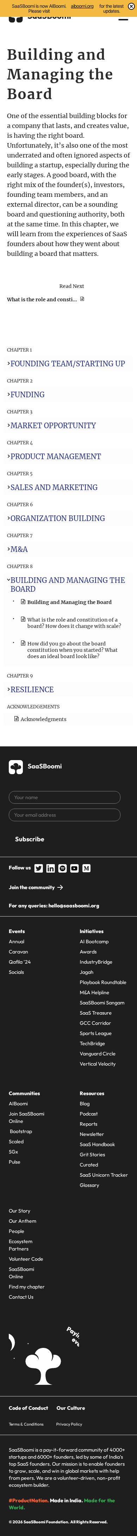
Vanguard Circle (98, 1053)
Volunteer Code (26, 1259)
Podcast (89, 1114)
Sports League (96, 1033)
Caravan (18, 952)
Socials (16, 972)
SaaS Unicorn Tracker (104, 1175)
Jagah (86, 972)
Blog (85, 1103)
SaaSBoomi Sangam (102, 1003)
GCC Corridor (95, 1023)
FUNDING (28, 394)
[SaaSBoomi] (35, 766)
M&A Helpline (94, 992)
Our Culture (71, 1408)
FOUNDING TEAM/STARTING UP (68, 363)
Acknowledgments (43, 719)
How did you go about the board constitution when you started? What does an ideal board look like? (72, 650)
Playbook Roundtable (103, 982)
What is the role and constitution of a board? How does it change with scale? (74, 623)
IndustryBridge (96, 962)
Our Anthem (22, 1221)
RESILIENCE (32, 689)
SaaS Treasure (96, 1013)
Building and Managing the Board (69, 602)
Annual (16, 941)
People (16, 1231)
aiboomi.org (82, 6)
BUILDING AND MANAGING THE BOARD (68, 584)
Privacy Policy (69, 1424)
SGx (13, 1152)
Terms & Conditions (26, 1424)
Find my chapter (27, 1287)
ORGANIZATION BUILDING (58, 518)
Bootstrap (20, 1131)
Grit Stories (92, 1154)
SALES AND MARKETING (54, 487)
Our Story (19, 1211)
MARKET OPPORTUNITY (53, 425)
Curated (89, 1165)
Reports (88, 1124)
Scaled (16, 1141)
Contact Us (21, 1297)
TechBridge (92, 1043)
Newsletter (92, 1134)
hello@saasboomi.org (73, 905)
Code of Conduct (28, 1408)
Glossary (89, 1185)
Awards (88, 952)
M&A (19, 549)
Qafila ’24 (20, 962)
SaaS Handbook (97, 1144)
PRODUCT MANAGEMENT (56, 456)
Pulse (14, 1162)
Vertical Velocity (98, 1064)
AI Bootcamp (94, 941)
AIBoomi (18, 1103)
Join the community (32, 887)
